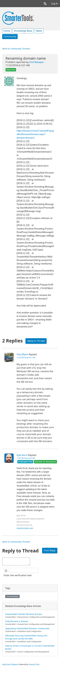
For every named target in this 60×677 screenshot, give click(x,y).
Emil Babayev (36, 62)
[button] (45, 3)
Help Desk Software (10, 664)
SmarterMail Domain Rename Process (23, 614)
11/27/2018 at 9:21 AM (26, 358)
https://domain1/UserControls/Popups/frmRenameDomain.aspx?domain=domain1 (35, 134)
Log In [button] (54, 3)
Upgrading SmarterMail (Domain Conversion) (27, 628)
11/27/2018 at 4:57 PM (26, 458)
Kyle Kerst (22, 455)
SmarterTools (34, 664)
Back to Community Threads (16, 48)
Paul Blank (22, 354)
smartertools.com (25, 528)
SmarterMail (12, 596)
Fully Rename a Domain (16, 621)
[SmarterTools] (18, 18)
